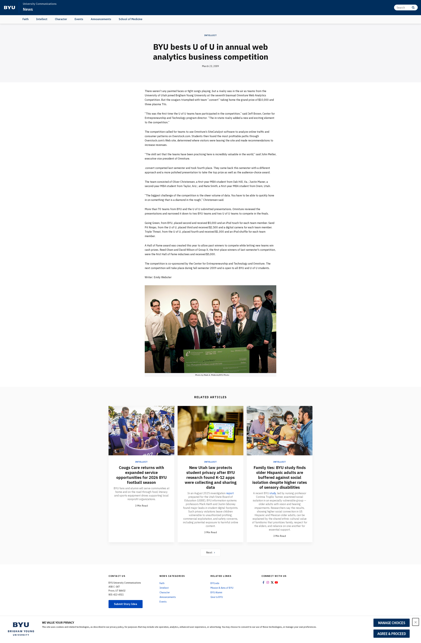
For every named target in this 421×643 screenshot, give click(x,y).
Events (79, 19)
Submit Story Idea (125, 604)
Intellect (41, 19)
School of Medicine (130, 19)
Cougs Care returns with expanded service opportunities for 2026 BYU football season (141, 475)
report (230, 493)
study (273, 493)
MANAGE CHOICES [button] (391, 622)
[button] (415, 622)
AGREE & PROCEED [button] (391, 633)
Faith (26, 19)
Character (61, 19)
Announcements (101, 19)
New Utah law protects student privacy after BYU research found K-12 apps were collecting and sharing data (210, 477)
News (28, 9)
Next (209, 552)
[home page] (9, 7)
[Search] (413, 7)
